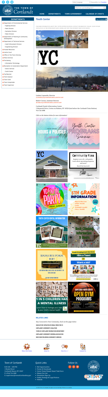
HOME (42, 14)
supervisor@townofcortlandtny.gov (18, 375)
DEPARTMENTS (54, 14)
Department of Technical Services (14, 41)
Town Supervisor (9, 85)
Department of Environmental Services (15, 23)
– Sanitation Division (10, 31)
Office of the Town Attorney (12, 55)
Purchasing (7, 60)
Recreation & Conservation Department (16, 66)
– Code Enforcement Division (13, 44)
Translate (103, 2)
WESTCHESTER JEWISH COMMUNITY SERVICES (48, 337)
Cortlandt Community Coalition (46, 328)
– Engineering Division (11, 47)
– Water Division (9, 34)
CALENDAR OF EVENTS (95, 14)
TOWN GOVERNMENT (73, 14)
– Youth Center (8, 71)
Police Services (8, 58)
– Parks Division (9, 28)
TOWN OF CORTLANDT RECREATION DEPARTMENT (50, 331)
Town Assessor (8, 77)
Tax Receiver (7, 74)
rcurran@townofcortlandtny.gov (49, 102)
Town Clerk (7, 79)
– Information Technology (11, 63)
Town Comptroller (9, 82)
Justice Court (8, 52)
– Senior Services (9, 68)
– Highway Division (9, 26)
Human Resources (9, 49)
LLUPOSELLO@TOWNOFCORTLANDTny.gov (49, 97)
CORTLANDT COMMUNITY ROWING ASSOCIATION (49, 334)
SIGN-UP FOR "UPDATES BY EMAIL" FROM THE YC (49, 325)
